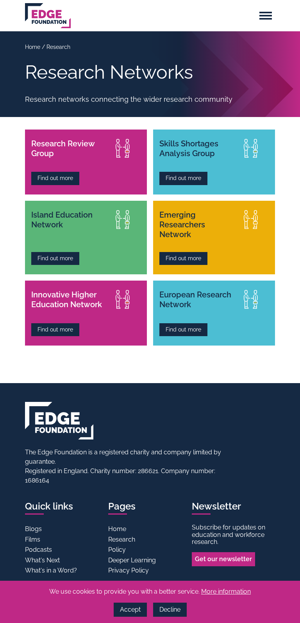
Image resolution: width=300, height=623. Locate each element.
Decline (169, 609)
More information (226, 591)
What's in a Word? (51, 570)
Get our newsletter (223, 559)
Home (33, 47)
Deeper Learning (132, 560)
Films (32, 539)
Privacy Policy (128, 570)
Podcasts (38, 549)
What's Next (42, 560)
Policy (117, 549)
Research (58, 47)
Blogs (33, 529)
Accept (130, 609)
